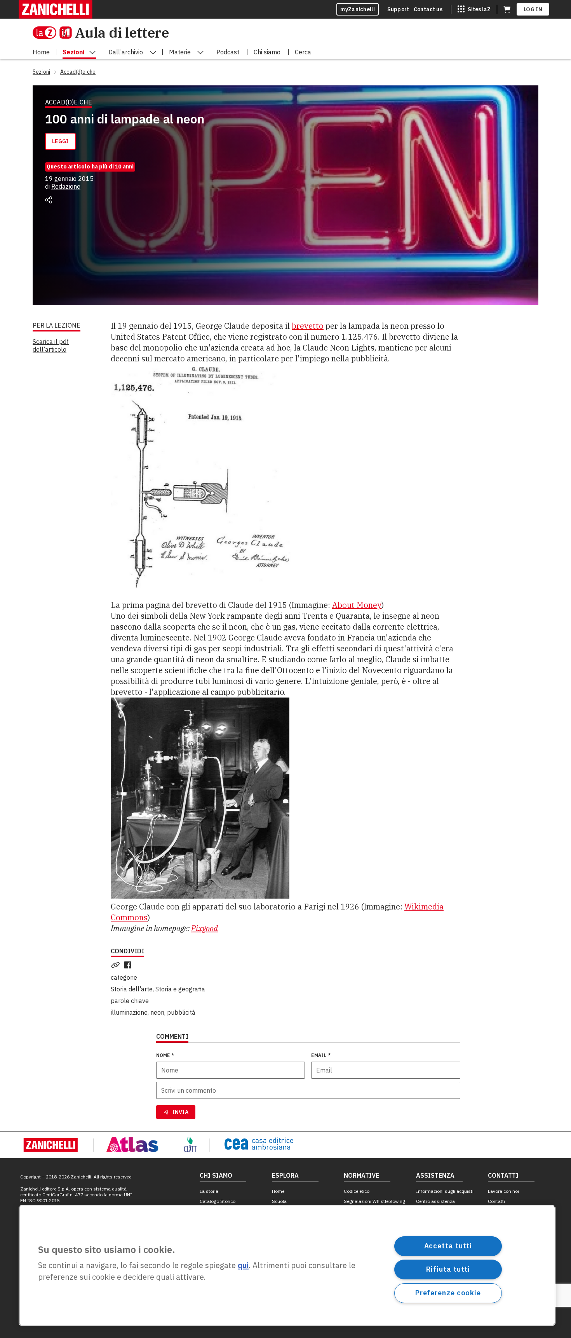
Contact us (428, 9)
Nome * (165, 1055)
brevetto (308, 326)
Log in (533, 9)
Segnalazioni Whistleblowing (374, 1201)
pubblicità (181, 1012)
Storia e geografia (180, 989)
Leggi (60, 141)
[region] (287, 1265)
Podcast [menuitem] (227, 52)
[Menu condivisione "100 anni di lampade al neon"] (48, 199)
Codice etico (356, 1191)
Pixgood (204, 928)
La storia (209, 1191)
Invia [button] (180, 1112)
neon (157, 1012)
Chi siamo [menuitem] (267, 52)
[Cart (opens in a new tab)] (506, 9)
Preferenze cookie (448, 1292)
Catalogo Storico (217, 1201)
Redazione (65, 186)
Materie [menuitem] (180, 52)
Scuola (279, 1201)
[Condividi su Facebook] (129, 965)
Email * (321, 1055)
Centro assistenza (435, 1201)
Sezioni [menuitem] (73, 52)
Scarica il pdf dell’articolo (51, 345)
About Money (356, 605)
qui (243, 1265)
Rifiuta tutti (448, 1269)
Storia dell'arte (132, 989)
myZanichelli (357, 9)
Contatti (496, 1201)
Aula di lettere (122, 32)
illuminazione (129, 1012)
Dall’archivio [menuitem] (125, 52)
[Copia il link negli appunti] (117, 965)
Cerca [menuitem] (303, 52)
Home (278, 1191)
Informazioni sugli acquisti (445, 1191)
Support (398, 9)
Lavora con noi (503, 1191)
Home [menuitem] (41, 52)
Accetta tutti (448, 1245)
